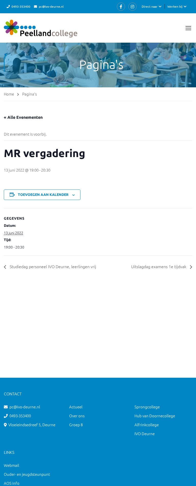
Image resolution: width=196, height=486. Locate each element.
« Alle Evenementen (23, 117)
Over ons (76, 415)
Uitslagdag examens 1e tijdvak (159, 266)
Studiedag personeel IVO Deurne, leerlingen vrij (52, 266)
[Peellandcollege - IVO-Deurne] (40, 31)
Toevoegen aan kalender (43, 195)
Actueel (75, 406)
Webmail (11, 465)
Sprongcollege (147, 406)
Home (9, 94)
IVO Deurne (144, 433)
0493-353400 (20, 6)
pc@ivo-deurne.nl (51, 6)
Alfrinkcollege (146, 424)
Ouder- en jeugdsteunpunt (27, 474)
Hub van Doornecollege (154, 415)
